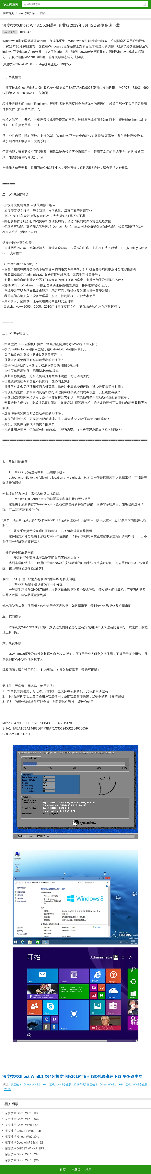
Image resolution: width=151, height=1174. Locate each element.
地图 (88, 1169)
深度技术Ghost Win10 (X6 (22, 1119)
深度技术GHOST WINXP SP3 (24, 1148)
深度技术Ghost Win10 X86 (22, 1113)
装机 (52, 1084)
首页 (63, 1169)
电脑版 (76, 1169)
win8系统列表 (27, 13)
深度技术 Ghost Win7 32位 (22, 1136)
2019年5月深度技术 (85, 1084)
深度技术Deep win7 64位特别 (24, 1142)
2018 (7, 1089)
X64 (44, 1084)
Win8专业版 (64, 1084)
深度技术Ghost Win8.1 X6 (21, 1124)
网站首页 (8, 13)
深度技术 (16, 1084)
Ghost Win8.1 (32, 1084)
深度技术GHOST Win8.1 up (23, 1130)
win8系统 (10, 32)
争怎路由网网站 (10, 4)
